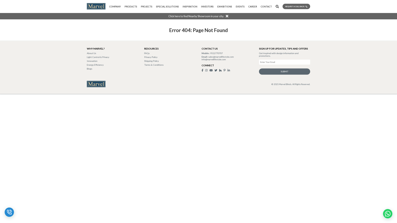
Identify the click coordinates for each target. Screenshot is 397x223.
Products (131, 6)
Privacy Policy (150, 57)
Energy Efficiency (95, 64)
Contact (266, 6)
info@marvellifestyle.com (214, 59)
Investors (207, 6)
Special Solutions (167, 6)
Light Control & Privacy (98, 57)
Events (240, 6)
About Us (91, 53)
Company (115, 6)
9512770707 (216, 53)
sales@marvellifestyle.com (221, 56)
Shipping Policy (151, 61)
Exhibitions (224, 6)
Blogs (89, 68)
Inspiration (190, 6)
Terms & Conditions (154, 64)
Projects (146, 6)
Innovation (92, 61)
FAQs (147, 53)
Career (252, 6)
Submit (284, 71)
